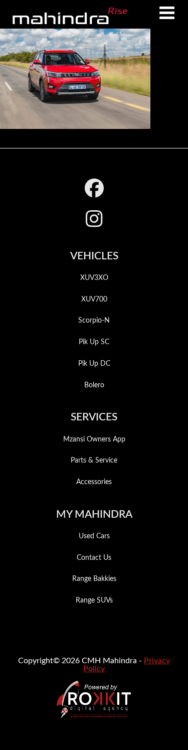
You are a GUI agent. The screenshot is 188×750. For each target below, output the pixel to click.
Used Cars (94, 536)
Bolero (94, 385)
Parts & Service (94, 460)
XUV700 (94, 299)
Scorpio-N (94, 320)
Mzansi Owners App (94, 439)
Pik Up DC (94, 363)
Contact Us (94, 557)
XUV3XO (94, 277)
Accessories (94, 482)
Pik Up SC (94, 342)
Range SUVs (94, 600)
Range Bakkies (94, 578)
